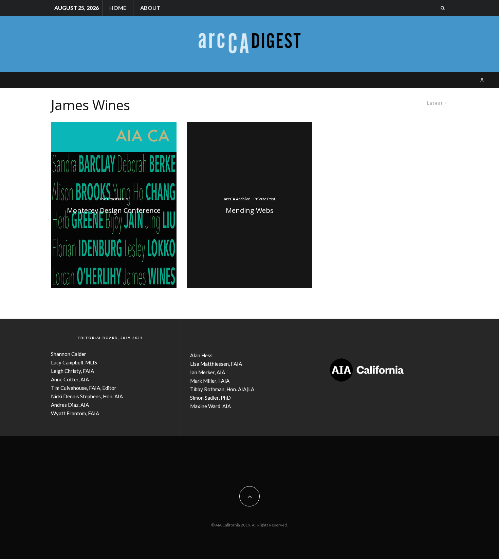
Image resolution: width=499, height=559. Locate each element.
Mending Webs (250, 210)
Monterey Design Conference (114, 210)
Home (117, 7)
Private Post (264, 198)
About (150, 7)
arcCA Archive (237, 198)
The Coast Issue (113, 198)
